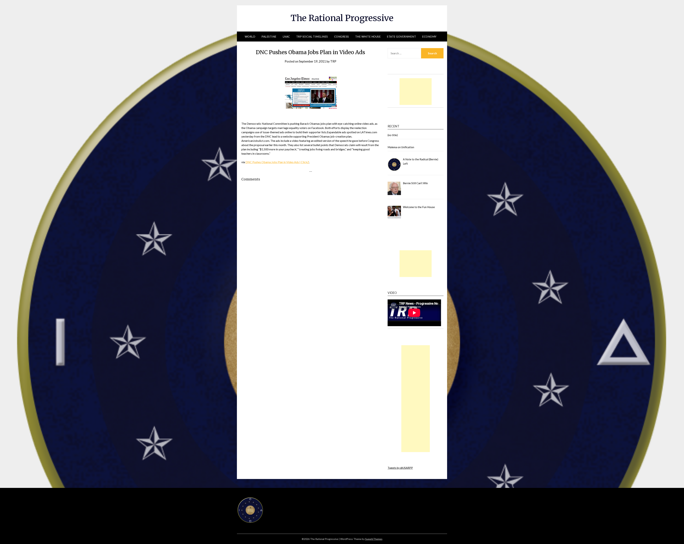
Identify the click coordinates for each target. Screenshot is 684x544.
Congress (341, 36)
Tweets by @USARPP (400, 467)
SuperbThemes (373, 538)
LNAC (286, 36)
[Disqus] (310, 242)
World (250, 36)
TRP (333, 61)
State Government (401, 36)
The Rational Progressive (342, 18)
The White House (368, 36)
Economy (429, 36)
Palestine (268, 36)
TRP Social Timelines (312, 36)
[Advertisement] (416, 91)
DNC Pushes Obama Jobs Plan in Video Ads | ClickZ (277, 162)
